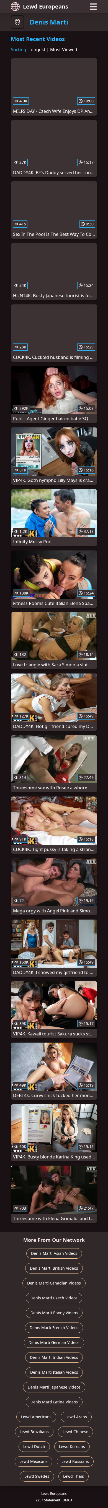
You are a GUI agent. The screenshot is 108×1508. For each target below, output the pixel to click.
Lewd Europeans (45, 6)
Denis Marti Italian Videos (54, 1372)
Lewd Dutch (34, 1446)
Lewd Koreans (72, 1446)
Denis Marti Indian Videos (54, 1357)
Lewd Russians (75, 1461)
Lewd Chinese (75, 1431)
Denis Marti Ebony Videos (54, 1312)
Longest (37, 50)
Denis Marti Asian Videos (54, 1253)
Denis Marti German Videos (54, 1342)
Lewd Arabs (76, 1416)
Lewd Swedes (36, 1476)
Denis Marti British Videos (54, 1268)
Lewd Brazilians (34, 1431)
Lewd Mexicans (33, 1461)
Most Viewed (63, 50)
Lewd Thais (73, 1476)
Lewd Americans (36, 1416)
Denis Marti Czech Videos (54, 1297)
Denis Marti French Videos (54, 1327)
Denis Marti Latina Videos (54, 1402)
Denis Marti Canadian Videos (54, 1283)
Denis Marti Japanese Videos (54, 1387)
